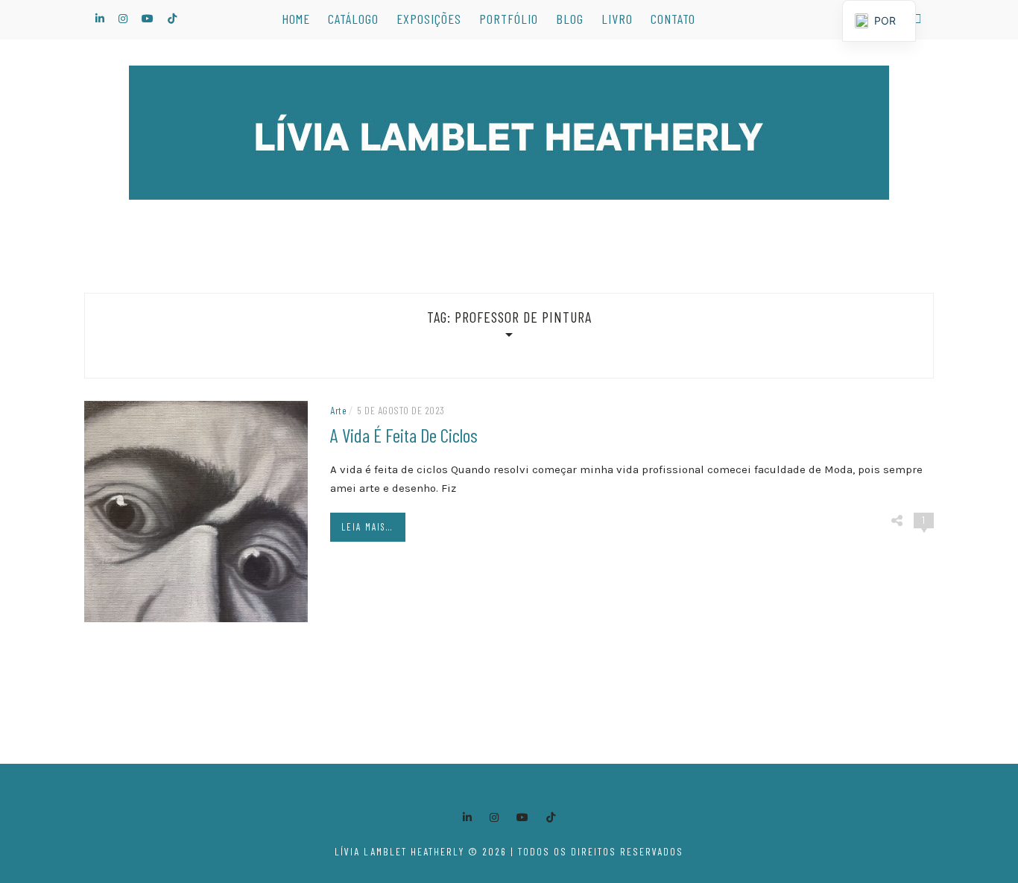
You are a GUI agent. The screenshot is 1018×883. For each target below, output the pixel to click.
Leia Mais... (367, 527)
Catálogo (353, 18)
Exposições (428, 18)
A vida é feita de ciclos (404, 434)
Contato (673, 18)
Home (296, 18)
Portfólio (508, 18)
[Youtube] (522, 817)
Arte (338, 410)
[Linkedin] (467, 817)
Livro (617, 18)
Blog (570, 18)
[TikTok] (550, 817)
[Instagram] (494, 817)
